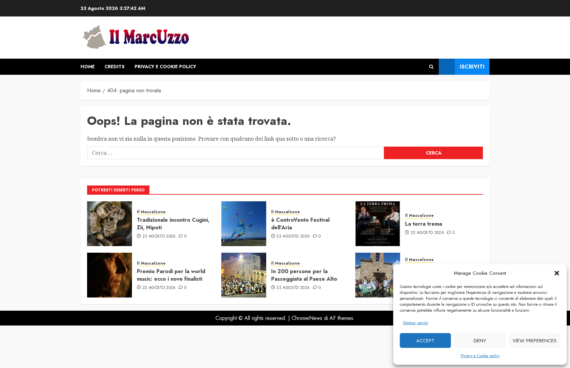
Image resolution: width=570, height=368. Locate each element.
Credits (115, 66)
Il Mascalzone (151, 212)
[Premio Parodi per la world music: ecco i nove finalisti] (109, 275)
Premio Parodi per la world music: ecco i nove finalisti (171, 275)
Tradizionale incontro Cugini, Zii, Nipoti (173, 223)
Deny (480, 340)
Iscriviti (472, 67)
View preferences (534, 340)
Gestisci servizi (415, 323)
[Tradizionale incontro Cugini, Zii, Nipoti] (109, 223)
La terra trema (423, 224)
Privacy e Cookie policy (480, 356)
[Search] (431, 66)
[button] (557, 273)
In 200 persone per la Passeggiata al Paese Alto (304, 275)
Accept (425, 340)
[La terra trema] (377, 223)
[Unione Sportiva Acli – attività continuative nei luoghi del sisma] (377, 275)
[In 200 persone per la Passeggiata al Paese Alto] (243, 275)
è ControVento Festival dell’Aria (300, 223)
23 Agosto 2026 (159, 236)
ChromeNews (307, 318)
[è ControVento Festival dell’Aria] (243, 223)
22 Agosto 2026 (293, 236)
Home (87, 66)
